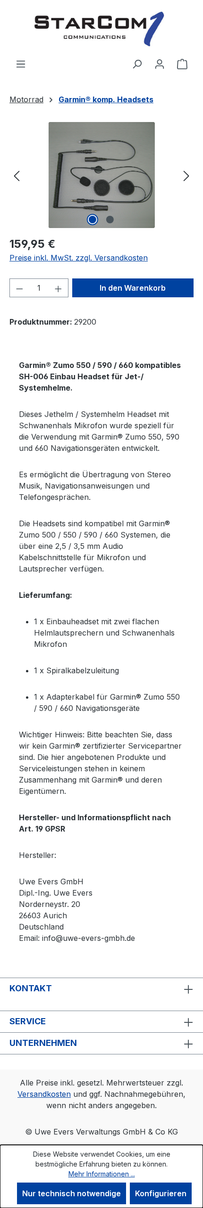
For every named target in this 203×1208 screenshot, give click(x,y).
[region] (101, 175)
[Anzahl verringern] (19, 287)
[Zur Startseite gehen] (101, 29)
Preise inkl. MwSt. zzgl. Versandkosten (78, 257)
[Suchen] (137, 63)
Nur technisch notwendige (71, 1193)
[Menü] (20, 63)
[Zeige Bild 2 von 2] (110, 219)
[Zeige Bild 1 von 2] (92, 219)
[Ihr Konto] (159, 63)
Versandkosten (44, 1094)
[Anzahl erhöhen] (58, 287)
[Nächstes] (186, 175)
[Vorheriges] (16, 175)
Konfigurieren (160, 1193)
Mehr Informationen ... (101, 1174)
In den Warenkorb (133, 288)
